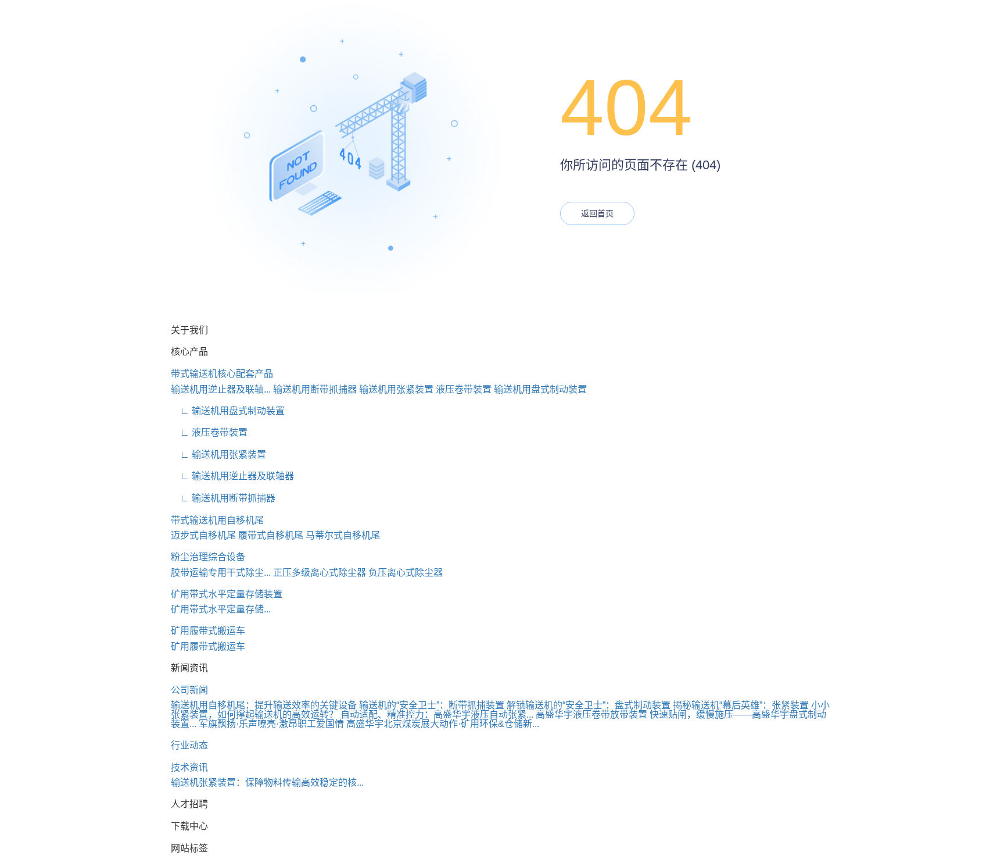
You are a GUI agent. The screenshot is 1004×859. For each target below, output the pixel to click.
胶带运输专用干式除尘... (221, 573)
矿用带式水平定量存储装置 (226, 594)
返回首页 (597, 213)
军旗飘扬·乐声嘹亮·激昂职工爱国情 (271, 724)
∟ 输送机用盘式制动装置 (228, 411)
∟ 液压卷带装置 (209, 432)
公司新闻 (189, 690)
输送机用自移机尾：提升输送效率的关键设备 (264, 705)
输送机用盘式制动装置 (540, 389)
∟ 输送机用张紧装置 (218, 454)
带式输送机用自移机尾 (217, 520)
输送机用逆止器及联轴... (221, 389)
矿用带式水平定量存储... (221, 609)
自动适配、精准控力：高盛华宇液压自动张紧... (436, 714)
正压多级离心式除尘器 (319, 573)
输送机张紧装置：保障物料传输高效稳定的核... (267, 782)
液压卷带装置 (464, 389)
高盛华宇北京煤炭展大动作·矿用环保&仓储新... (442, 724)
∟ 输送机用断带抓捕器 (223, 498)
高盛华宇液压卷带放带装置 (591, 714)
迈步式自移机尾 (203, 535)
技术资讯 (189, 767)
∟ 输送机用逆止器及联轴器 (232, 476)
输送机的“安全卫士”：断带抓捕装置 (431, 705)
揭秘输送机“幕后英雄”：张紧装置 (741, 705)
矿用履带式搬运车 (208, 631)
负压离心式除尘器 (405, 573)
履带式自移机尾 (270, 535)
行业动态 (189, 745)
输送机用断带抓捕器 (315, 389)
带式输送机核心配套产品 (222, 374)
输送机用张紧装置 (396, 389)
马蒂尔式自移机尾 (343, 535)
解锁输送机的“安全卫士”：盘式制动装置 (588, 705)
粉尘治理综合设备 (208, 557)
